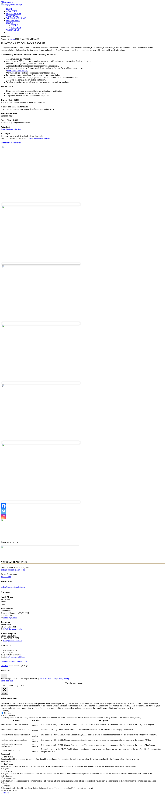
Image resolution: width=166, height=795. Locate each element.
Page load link (7, 681)
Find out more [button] (7, 685)
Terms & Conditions (47, 678)
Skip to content (7, 2)
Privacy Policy (63, 678)
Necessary (8, 713)
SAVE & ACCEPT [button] (9, 790)
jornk (12, 39)
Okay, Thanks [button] (19, 685)
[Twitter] (3, 511)
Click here (4, 666)
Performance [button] (6, 761)
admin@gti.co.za (10, 618)
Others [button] (3, 783)
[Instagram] (3, 516)
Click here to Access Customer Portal (14, 661)
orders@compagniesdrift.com (13, 587)
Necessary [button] (5, 710)
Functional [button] (5, 754)
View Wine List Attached (17, 70)
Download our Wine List (11, 129)
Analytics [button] (5, 769)
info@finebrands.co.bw (13, 629)
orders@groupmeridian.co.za (13, 570)
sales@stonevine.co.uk (12, 640)
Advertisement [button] (7, 776)
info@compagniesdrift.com (38, 138)
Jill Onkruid (6, 576)
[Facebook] (3, 506)
